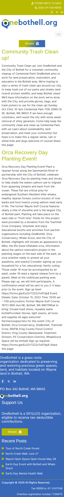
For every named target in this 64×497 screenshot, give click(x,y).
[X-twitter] (57, 12)
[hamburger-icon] (58, 34)
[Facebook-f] (52, 12)
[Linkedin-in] (62, 12)
